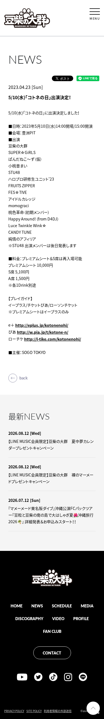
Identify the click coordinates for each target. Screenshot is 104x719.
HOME (16, 605)
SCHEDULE (62, 605)
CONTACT (52, 653)
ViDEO (58, 618)
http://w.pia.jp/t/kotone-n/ (42, 332)
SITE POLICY (34, 711)
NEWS (37, 605)
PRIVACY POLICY (14, 711)
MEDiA (87, 605)
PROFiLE (81, 618)
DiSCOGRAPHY (29, 618)
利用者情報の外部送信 (58, 711)
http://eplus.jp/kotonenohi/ (41, 325)
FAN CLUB (52, 631)
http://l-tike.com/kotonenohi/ (52, 339)
